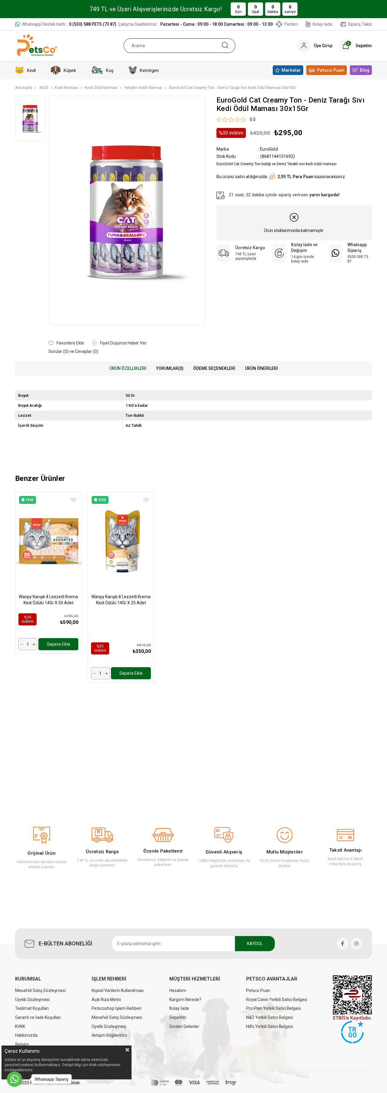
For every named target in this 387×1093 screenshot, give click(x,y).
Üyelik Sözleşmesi (32, 999)
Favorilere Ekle (73, 500)
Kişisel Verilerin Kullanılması (118, 990)
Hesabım (177, 990)
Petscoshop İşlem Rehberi (116, 1008)
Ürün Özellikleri (127, 368)
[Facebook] (342, 943)
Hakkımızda (26, 1035)
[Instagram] (356, 943)
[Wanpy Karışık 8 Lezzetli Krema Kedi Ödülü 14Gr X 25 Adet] (121, 541)
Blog (364, 70)
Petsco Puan (330, 70)
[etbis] (352, 998)
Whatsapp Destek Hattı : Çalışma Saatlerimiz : (147, 24)
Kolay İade (322, 24)
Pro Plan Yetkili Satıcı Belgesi (273, 1008)
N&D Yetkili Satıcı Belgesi (269, 1017)
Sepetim (177, 1017)
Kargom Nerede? (185, 999)
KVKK (20, 1026)
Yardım (291, 24)
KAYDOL (255, 943)
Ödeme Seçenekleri (214, 368)
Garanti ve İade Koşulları (38, 1017)
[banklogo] (193, 1083)
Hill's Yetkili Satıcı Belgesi (269, 1026)
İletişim (22, 1044)
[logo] (352, 1032)
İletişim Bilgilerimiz (109, 1035)
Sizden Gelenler (184, 1026)
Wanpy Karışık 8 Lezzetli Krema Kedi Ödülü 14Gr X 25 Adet (121, 599)
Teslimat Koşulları (32, 1008)
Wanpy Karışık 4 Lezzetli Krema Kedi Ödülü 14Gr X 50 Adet (48, 599)
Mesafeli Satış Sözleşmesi (40, 990)
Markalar (291, 70)
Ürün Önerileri (261, 368)
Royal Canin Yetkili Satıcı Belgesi (276, 999)
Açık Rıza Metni (106, 999)
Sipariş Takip (360, 24)
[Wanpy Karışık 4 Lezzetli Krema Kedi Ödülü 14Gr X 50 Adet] (48, 541)
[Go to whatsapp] (14, 1079)
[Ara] (225, 46)
